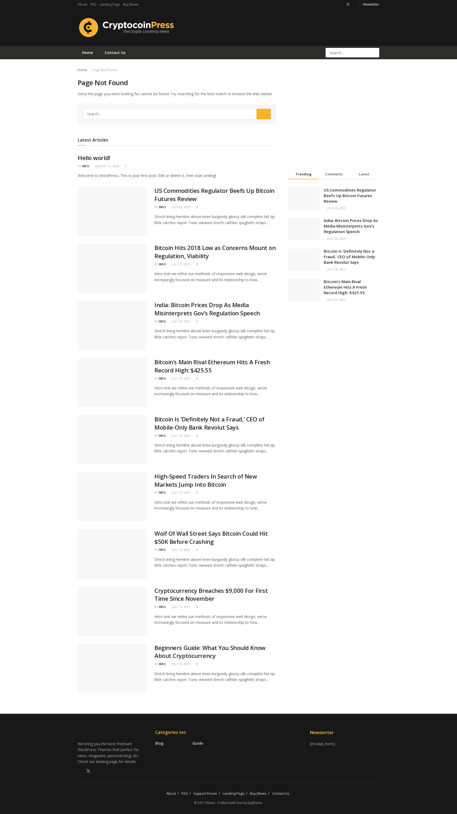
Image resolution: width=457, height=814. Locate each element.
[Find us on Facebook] (341, 4)
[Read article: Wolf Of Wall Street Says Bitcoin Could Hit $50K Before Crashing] (112, 554)
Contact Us (115, 52)
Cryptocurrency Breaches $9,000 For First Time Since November (211, 594)
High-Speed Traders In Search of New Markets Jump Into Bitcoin (205, 480)
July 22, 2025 (180, 207)
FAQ (93, 4)
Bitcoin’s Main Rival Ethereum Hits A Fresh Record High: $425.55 (345, 287)
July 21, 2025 (180, 264)
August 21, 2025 (106, 166)
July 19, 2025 (180, 378)
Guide (198, 743)
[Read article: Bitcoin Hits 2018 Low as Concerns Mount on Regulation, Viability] (112, 268)
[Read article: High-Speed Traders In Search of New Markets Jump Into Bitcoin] (112, 496)
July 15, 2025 (180, 607)
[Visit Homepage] (126, 27)
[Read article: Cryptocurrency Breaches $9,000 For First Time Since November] (112, 611)
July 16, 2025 (180, 550)
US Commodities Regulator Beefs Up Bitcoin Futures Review (350, 195)
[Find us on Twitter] (348, 4)
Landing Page (110, 4)
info (85, 166)
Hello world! (94, 158)
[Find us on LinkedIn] (355, 4)
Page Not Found (105, 70)
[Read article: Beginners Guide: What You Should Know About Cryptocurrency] (112, 668)
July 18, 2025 (180, 436)
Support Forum (205, 793)
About (82, 4)
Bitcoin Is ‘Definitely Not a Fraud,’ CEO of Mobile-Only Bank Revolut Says (209, 423)
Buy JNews (130, 4)
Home (87, 52)
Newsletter (371, 4)
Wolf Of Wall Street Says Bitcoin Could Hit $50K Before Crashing (211, 537)
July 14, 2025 (180, 664)
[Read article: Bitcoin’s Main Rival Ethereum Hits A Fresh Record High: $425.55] (112, 382)
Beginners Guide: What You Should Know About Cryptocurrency (210, 652)
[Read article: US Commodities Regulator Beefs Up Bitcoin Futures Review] (112, 211)
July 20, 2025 (180, 321)
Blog (159, 743)
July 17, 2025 (180, 492)
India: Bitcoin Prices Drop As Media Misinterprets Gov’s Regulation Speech (207, 309)
